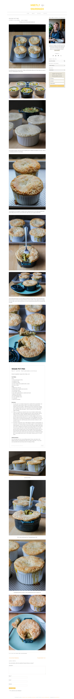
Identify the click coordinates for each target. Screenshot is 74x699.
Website (10, 684)
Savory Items (18, 653)
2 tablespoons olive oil (16, 387)
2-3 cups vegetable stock (17, 396)
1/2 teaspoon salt (15, 381)
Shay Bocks (33, 697)
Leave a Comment (24, 20)
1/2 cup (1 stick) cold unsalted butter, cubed (20, 383)
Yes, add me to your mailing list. (16, 690)
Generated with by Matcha (17, 445)
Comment (11, 665)
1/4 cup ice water (15, 385)
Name (10, 675)
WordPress (57, 697)
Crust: (13, 378)
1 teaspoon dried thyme (16, 394)
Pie (14, 653)
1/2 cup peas (14, 398)
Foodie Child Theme (26, 697)
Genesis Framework (45, 697)
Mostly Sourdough (37, 5)
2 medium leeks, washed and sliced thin (19, 389)
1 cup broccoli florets (16, 399)
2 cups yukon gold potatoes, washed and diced (21, 392)
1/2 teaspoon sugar (16, 382)
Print (42, 445)
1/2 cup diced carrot (16, 390)
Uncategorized (24, 653)
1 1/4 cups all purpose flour (17, 379)
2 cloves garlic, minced (16, 391)
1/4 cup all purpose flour (17, 395)
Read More (57, 50)
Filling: (13, 386)
